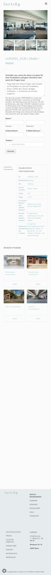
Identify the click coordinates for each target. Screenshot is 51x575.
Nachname (30, 126)
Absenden (10, 151)
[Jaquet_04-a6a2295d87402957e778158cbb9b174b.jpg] (25, 24)
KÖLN (32, 512)
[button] (4, 570)
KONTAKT (9, 550)
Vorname (8, 126)
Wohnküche (37, 206)
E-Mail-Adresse (33, 131)
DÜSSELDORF (35, 508)
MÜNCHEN (33, 504)
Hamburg (30, 180)
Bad (39, 204)
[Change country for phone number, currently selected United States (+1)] (8, 144)
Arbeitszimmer (32, 204)
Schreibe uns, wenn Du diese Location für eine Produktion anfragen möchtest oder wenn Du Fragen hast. (24, 77)
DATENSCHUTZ (11, 553)
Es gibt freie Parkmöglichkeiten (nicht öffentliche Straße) (35, 226)
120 (28, 193)
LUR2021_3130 (32, 177)
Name (8, 119)
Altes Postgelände (13, 307)
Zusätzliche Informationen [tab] (8, 168)
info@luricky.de (35, 536)
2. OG (29, 197)
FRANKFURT (34, 516)
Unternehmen (11, 131)
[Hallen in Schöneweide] (37, 296)
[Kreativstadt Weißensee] (37, 262)
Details (15, 284)
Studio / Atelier (32, 189)
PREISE (9, 536)
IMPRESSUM (10, 557)
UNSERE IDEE (11, 546)
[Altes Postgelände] (14, 296)
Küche (29, 206)
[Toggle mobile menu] (46, 3)
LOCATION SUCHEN (13, 532)
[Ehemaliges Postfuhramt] (14, 262)
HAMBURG (33, 501)
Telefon (9, 140)
